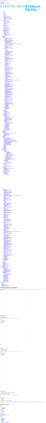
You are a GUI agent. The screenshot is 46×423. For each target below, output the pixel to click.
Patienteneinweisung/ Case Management (9, 40)
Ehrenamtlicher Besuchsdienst (7, 21)
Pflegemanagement (6, 110)
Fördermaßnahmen (6, 160)
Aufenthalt (4, 20)
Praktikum (4, 136)
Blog (4, 167)
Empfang (5, 18)
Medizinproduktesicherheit (6, 169)
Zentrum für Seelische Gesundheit (7, 129)
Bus (4, 13)
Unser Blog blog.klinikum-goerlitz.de (2, 414)
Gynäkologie (5, 201)
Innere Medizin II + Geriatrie (5, 217)
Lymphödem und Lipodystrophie (7, 240)
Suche (2, 421)
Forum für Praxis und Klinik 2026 (8, 165)
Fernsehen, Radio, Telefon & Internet (7, 22)
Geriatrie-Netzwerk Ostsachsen (7, 270)
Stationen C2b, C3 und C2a (8, 51)
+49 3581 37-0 (3, 410)
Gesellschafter (5, 150)
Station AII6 (6, 47)
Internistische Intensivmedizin (8, 60)
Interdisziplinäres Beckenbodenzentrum (8, 119)
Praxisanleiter (5, 112)
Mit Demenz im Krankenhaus (6, 264)
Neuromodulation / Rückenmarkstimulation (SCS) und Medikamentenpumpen (11, 231)
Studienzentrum (5, 215)
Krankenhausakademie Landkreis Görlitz (8, 144)
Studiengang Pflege (5, 147)
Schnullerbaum (6, 77)
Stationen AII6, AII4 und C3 (7, 209)
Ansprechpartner (7, 57)
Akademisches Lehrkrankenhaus (7, 134)
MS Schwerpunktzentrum (6, 235)
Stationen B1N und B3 (6, 236)
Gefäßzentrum (4, 268)
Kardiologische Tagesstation (8, 63)
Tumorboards (6, 74)
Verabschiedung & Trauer (6, 34)
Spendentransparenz (6, 173)
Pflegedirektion (6, 154)
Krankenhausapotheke (5, 259)
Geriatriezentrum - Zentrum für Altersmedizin (8, 117)
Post (4, 26)
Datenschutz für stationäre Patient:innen (8, 17)
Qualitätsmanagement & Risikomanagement (8, 168)
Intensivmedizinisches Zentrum (7, 120)
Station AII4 (6, 80)
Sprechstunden (3, 282)
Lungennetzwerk (4, 272)
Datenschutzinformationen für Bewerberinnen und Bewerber (10, 132)
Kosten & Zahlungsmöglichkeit (7, 29)
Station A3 (6, 101)
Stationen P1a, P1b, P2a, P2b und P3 (7, 243)
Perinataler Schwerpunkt (6, 124)
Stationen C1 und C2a (7, 76)
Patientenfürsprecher (6, 32)
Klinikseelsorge (5, 25)
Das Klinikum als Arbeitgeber (6, 133)
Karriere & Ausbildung (4, 131)
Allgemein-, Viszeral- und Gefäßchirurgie (7, 189)
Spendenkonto (5, 172)
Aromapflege (5, 113)
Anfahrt (3, 12)
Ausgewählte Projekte (7, 161)
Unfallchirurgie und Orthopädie (7, 96)
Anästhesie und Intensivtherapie (6, 193)
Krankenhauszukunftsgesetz (8, 162)
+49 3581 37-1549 (3, 321)
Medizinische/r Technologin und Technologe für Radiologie (10, 140)
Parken (4, 15)
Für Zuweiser (6, 62)
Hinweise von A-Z (4, 35)
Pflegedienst (3, 261)
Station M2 (6, 95)
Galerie (4, 148)
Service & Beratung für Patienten (7, 33)
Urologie (4, 251)
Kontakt (5, 164)
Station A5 (6, 39)
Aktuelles (5, 273)
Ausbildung (4, 137)
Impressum (3, 419)
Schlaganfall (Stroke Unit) (7, 84)
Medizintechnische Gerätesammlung (8, 163)
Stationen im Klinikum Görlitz (6, 263)
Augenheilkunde (4, 197)
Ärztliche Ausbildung (7, 64)
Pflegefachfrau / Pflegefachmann (7, 138)
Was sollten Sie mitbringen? (6, 28)
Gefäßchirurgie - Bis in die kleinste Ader (8, 192)
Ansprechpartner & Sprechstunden (8, 54)
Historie (6, 109)
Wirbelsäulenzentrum (6, 127)
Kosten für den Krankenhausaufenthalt (8, 19)
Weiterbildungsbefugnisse (9, 152)
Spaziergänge (5, 27)
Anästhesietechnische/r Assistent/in (7, 142)
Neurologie (5, 82)
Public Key (3, 420)
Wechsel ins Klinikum (5, 135)
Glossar (3, 36)
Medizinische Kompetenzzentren (8, 41)
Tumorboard (6, 102)
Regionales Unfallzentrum (6, 126)
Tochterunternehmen (6, 156)
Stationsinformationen (6, 214)
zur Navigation (1, 0)
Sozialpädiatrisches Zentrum (7, 125)
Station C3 (5, 239)
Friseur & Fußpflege (6, 23)
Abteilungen (5, 260)
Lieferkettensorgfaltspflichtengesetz (7, 171)
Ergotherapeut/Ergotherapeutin (7, 143)
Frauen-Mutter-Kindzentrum (7, 115)
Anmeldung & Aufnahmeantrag (7, 16)
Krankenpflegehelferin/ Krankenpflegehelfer (8, 139)
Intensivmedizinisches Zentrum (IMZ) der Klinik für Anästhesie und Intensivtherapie (13, 43)
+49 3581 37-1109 (3, 411)
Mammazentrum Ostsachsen (7, 121)
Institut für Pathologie (6, 105)
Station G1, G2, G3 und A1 (6, 219)
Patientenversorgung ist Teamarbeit (10, 153)
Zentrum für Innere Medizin (5, 280)
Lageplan (5, 14)
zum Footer (7, 0)
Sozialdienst (5, 114)
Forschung (6, 65)
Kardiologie (6, 59)
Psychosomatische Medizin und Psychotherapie (7, 244)
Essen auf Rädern (8, 157)
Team (5, 49)
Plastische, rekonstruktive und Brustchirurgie (8, 86)
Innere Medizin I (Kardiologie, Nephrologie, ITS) (8, 210)
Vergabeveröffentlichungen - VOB (10, 155)
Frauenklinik (4, 200)
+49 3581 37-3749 (3, 397)
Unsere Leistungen (3, 284)
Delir (4, 196)
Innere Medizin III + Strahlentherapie (7, 70)
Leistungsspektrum (7, 38)
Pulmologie (12, 392)
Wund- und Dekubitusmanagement (6, 265)
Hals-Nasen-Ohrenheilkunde (7, 53)
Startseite (2, 283)
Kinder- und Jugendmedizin (5, 226)
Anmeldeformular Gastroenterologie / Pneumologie (5, 393)
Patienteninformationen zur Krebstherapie (9, 73)
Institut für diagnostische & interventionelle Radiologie (8, 255)
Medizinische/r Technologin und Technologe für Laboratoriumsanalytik (11, 141)
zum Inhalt (4, 0)
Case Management (4, 130)
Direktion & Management (6, 151)
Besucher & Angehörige (5, 30)
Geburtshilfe (6, 50)
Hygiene (5, 24)
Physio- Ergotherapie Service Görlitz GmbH (9, 159)
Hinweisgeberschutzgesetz (6, 170)
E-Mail (2, 322)
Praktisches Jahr (5, 146)
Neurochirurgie (5, 78)
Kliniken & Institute (5, 37)
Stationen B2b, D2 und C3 (8, 72)
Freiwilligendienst (4, 145)
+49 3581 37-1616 (3, 398)
